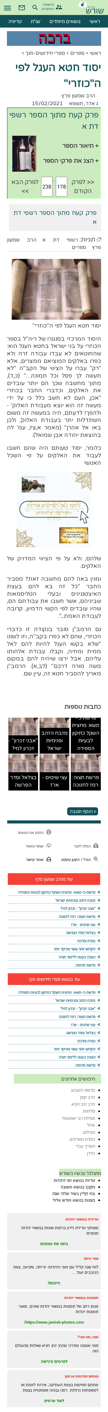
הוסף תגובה (81, 811)
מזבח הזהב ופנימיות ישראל (54, 741)
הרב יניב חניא (83, 1104)
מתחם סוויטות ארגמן (81, 1376)
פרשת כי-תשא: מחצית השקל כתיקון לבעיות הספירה (85, 733)
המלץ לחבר (82, 846)
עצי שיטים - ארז (54, 781)
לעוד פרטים (54, 1400)
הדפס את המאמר (30, 832)
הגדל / (86, 859)
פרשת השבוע (83, 1090)
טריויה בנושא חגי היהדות (74, 1180)
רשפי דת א (60, 240)
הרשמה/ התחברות (48, 6)
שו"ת (35, 21)
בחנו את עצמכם (54, 1243)
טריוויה (15, 21)
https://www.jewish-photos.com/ (54, 1322)
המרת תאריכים (82, 1139)
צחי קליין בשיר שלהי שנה (73, 1193)
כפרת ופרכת (86, 940)
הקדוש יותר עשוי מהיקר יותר (74, 948)
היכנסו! (54, 1283)
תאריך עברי (85, 1146)
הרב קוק (87, 1097)
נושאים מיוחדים (65, 21)
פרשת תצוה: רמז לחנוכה (85, 781)
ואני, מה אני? (87, 1336)
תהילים (89, 1132)
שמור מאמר (35, 846)
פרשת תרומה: (85, 965)
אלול (91, 1125)
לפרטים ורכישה (54, 1361)
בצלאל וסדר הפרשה (23, 781)
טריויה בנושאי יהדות (81, 1219)
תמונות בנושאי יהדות (81, 1297)
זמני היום (91, 1258)
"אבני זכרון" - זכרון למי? (23, 744)
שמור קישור (35, 859)
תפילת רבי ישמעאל (78, 1118)
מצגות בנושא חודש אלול (74, 1200)
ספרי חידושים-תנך (45, 53)
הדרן (91, 1153)
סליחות (89, 1111)
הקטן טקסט (70, 859)
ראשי (95, 53)
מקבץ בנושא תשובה (78, 1187)
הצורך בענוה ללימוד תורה (77, 957)
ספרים (77, 53)
